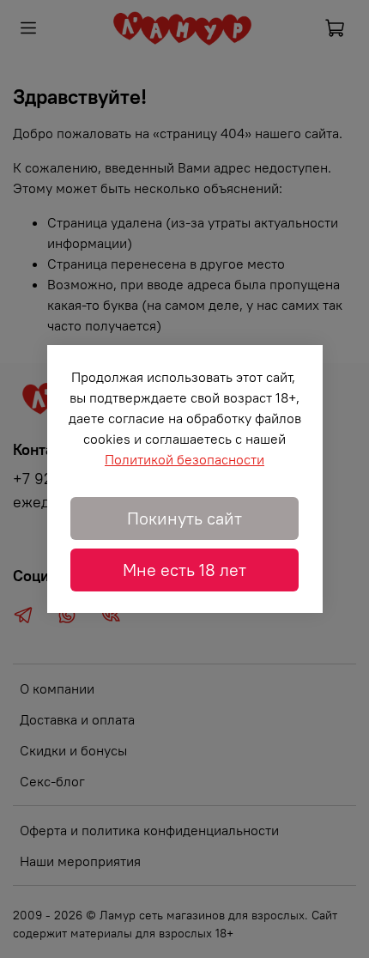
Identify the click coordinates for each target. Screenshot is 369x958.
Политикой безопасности (184, 459)
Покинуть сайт (184, 518)
